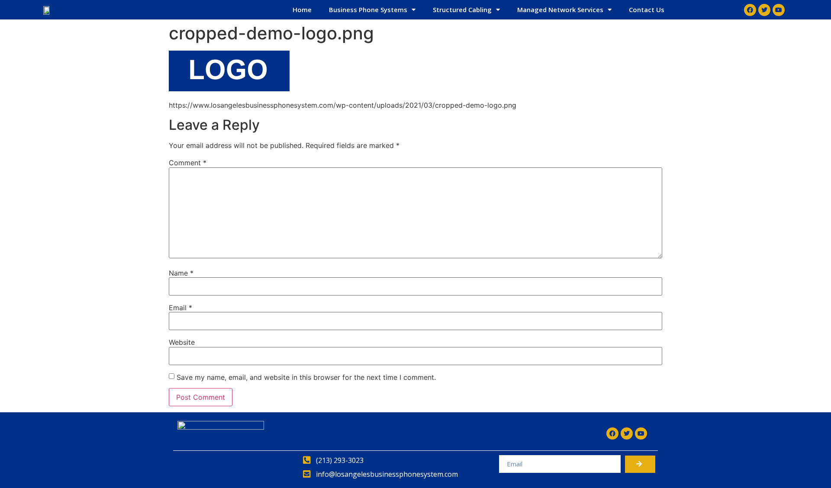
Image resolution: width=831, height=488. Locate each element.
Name (181, 273)
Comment (187, 162)
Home (302, 9)
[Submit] (640, 464)
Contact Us (646, 9)
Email (180, 307)
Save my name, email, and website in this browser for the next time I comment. (306, 377)
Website (182, 342)
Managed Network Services (560, 9)
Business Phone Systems (368, 9)
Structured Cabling (462, 9)
